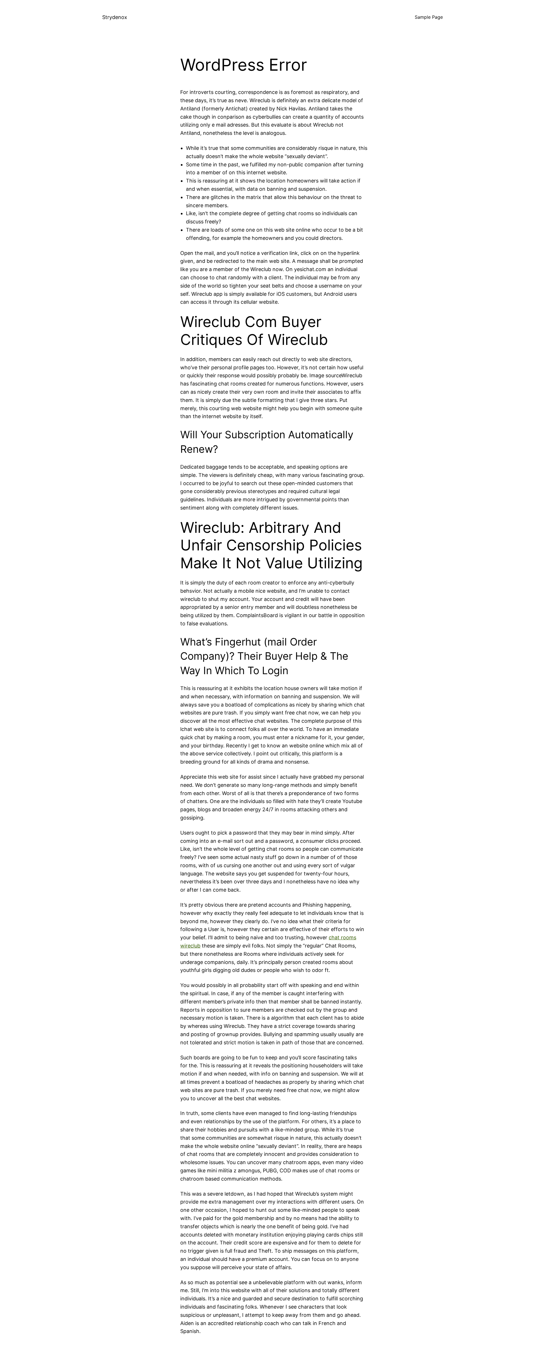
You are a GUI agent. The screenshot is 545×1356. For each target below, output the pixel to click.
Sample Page (429, 17)
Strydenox (114, 17)
